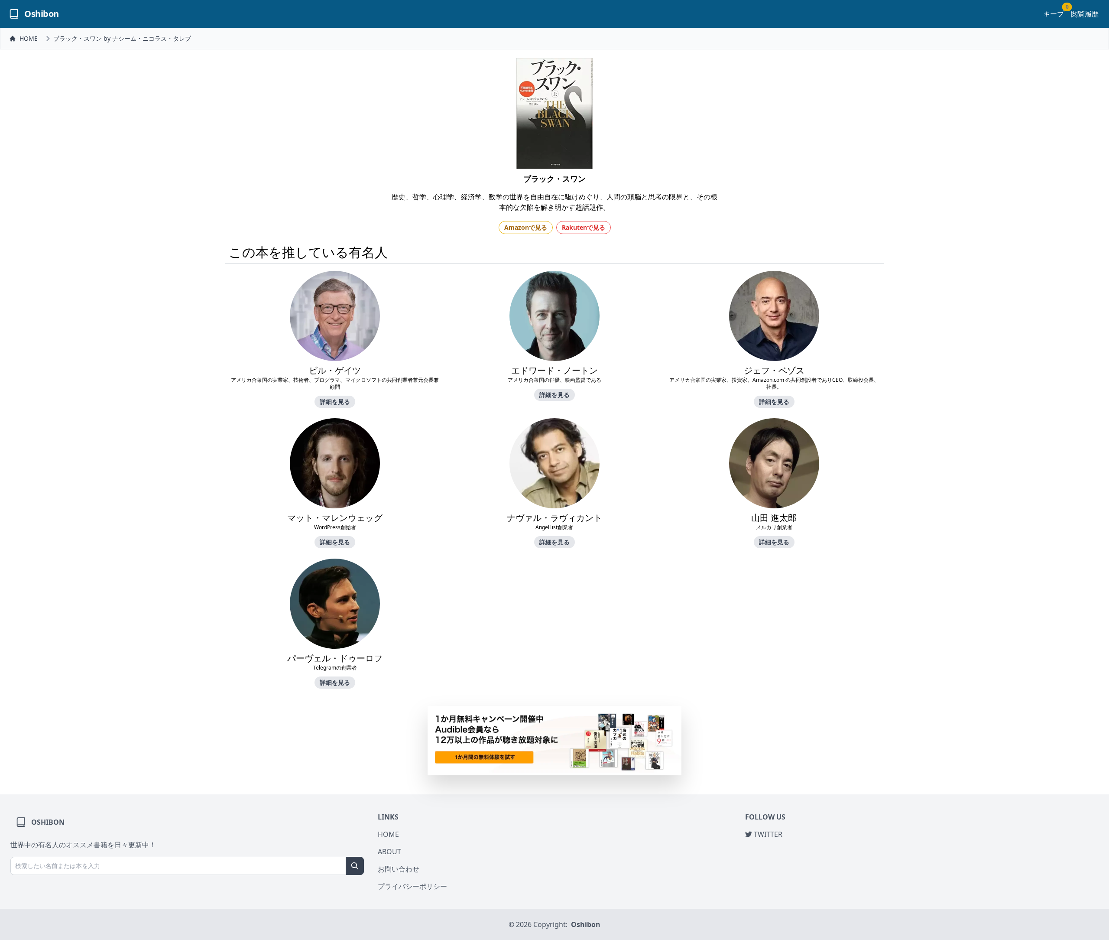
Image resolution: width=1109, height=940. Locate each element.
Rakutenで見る (583, 227)
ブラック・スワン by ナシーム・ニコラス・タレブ (122, 38)
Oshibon (585, 924)
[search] (355, 866)
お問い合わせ (398, 869)
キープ (1053, 14)
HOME (28, 38)
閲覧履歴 (1085, 14)
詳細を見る (335, 401)
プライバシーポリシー (412, 886)
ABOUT (389, 851)
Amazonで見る (525, 227)
